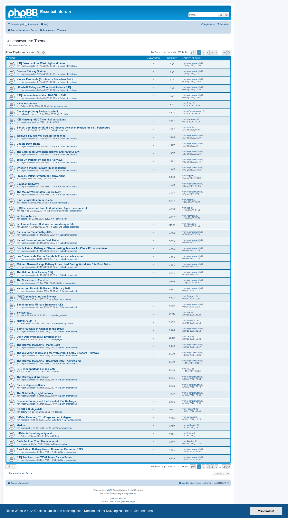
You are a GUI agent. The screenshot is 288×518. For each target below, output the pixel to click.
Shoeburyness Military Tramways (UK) (40, 304)
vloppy (24, 178)
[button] (193, 52)
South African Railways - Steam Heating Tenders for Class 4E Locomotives (62, 248)
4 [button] (212, 52)
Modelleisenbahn (61, 444)
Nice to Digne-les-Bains (31, 385)
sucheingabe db (26, 216)
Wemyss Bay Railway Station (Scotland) (41, 135)
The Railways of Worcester (33, 377)
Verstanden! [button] (266, 511)
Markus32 (25, 428)
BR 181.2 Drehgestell (29, 409)
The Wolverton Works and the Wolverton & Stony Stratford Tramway (58, 352)
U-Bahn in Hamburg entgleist (34, 433)
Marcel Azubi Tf (26, 320)
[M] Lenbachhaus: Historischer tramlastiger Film (46, 224)
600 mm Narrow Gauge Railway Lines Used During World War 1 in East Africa (63, 264)
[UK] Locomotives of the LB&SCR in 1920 (41, 95)
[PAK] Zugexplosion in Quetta (35, 200)
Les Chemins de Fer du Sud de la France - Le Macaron (50, 256)
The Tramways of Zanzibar (33, 280)
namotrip (25, 420)
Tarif (57, 122)
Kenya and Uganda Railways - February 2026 (43, 288)
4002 (23, 371)
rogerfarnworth (28, 66)
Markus (21, 425)
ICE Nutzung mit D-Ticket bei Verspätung (41, 119)
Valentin (24, 227)
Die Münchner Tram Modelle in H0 (37, 441)
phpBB (108, 490)
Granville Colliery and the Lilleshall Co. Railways (46, 401)
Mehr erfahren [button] (143, 511)
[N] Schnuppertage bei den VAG (36, 369)
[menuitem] (32, 24)
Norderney (26, 122)
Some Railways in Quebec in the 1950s (40, 328)
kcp (22, 211)
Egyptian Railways (28, 183)
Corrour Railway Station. (31, 71)
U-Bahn (55, 436)
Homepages (56, 339)
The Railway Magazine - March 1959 (38, 344)
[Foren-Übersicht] (23, 12)
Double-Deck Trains (28, 143)
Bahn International (68, 66)
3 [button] (207, 52)
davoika (24, 444)
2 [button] (203, 52)
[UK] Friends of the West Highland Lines (41, 63)
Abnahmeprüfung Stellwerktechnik (38, 111)
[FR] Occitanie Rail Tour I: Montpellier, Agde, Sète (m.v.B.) (52, 208)
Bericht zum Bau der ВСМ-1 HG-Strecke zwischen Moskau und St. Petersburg (63, 127)
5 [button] (216, 52)
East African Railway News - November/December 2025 (50, 449)
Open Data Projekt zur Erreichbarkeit (39, 336)
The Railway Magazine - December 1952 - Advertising (49, 360)
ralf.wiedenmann (28, 114)
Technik (64, 114)
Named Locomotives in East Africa (38, 240)
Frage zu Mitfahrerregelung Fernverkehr (41, 175)
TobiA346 (25, 412)
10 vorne (55, 371)
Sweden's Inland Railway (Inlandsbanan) (41, 167)
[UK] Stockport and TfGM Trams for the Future (44, 457)
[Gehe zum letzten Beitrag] (202, 63)
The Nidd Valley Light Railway (35, 393)
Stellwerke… (24, 312)
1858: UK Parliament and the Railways (39, 159)
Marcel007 (26, 323)
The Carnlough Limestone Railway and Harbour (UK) (48, 151)
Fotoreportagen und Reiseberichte (65, 211)
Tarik (23, 339)
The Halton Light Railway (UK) (35, 272)
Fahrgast (25, 299)
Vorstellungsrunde (59, 106)
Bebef (23, 106)
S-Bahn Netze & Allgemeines (67, 420)
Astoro (24, 203)
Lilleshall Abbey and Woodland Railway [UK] (44, 87)
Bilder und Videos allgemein (66, 227)
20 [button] (224, 52)
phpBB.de (132, 493)
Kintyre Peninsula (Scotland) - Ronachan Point (45, 79)
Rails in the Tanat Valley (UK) (34, 232)
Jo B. (23, 130)
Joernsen (25, 219)
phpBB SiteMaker (118, 499)
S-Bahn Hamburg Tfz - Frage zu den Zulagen (44, 417)
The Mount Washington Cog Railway (39, 192)
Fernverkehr (61, 219)
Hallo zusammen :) (28, 103)
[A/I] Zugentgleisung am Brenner (36, 296)
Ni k (22, 315)
